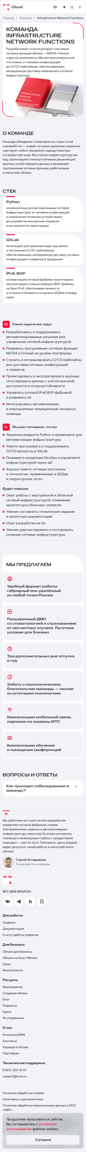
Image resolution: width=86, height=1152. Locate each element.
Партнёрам (11, 1053)
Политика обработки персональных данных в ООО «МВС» (39, 1107)
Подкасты (10, 1006)
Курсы (7, 1012)
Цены (7, 964)
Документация (13, 929)
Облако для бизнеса (17, 952)
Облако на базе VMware (20, 958)
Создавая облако (15, 993)
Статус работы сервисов (20, 935)
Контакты (10, 1041)
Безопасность (13, 970)
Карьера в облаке (15, 1047)
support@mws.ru (15, 1076)
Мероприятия (12, 987)
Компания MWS (14, 1035)
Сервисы (9, 922)
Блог (6, 999)
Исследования (13, 1018)
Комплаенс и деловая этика (23, 1099)
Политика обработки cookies (23, 1093)
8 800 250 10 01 (14, 1070)
